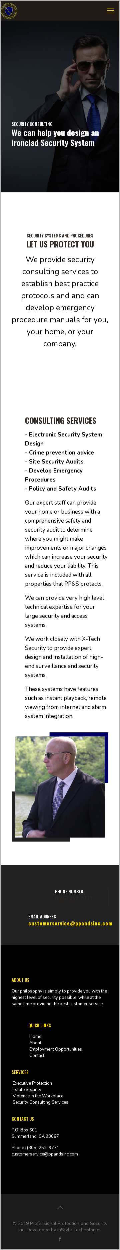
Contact (36, 1056)
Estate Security (27, 1090)
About (35, 1043)
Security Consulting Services (40, 1102)
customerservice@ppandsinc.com (70, 923)
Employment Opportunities (55, 1049)
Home (35, 1037)
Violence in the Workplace (38, 1096)
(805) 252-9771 (73, 898)
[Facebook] (60, 1239)
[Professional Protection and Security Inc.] (9, 10)
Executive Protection (32, 1083)
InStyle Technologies (79, 1230)
